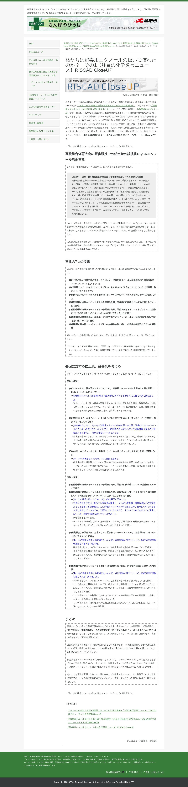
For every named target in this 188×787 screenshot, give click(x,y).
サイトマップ (35, 115)
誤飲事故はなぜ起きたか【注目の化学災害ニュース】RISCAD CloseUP (101, 727)
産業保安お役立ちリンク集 (41, 131)
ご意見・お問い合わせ (39, 139)
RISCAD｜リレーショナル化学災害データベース (43, 97)
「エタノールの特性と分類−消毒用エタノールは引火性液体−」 (106, 105)
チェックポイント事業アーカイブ (44, 84)
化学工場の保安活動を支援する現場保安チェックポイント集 (43, 74)
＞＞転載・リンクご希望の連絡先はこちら (39, 765)
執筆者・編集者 (36, 123)
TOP (31, 44)
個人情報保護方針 (114, 772)
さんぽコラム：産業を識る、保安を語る (43, 62)
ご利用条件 (136, 762)
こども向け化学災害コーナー (42, 107)
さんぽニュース (36, 52)
